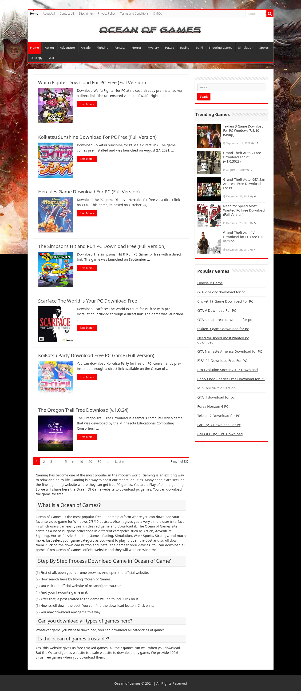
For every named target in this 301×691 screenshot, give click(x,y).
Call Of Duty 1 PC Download (220, 433)
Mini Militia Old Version (216, 388)
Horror (136, 47)
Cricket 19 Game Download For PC (225, 301)
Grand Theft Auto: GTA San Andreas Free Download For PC (244, 183)
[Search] (269, 13)
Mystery (153, 47)
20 (90, 461)
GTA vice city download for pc (221, 292)
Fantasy (120, 47)
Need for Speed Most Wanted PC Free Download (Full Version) (244, 210)
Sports (264, 47)
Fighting (102, 47)
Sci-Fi (199, 47)
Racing (185, 47)
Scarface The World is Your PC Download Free (87, 301)
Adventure (67, 47)
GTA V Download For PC (216, 310)
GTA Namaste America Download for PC (229, 351)
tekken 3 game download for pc (223, 328)
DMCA (157, 14)
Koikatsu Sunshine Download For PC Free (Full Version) (97, 137)
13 (256, 143)
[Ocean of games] (150, 29)
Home (34, 14)
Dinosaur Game (210, 282)
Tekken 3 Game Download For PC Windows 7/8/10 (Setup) (243, 130)
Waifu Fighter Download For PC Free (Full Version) (92, 82)
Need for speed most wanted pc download (223, 340)
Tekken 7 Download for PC (218, 415)
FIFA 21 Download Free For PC (222, 360)
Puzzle (169, 47)
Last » (119, 461)
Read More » (87, 104)
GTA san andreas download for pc (224, 319)
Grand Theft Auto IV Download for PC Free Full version (243, 236)
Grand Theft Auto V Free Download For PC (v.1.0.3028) (242, 157)
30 (99, 461)
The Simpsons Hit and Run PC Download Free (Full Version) (102, 246)
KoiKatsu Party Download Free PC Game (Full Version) (96, 355)
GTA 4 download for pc (215, 397)
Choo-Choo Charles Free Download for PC (231, 378)
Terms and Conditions (134, 14)
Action (49, 47)
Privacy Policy (106, 14)
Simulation (245, 47)
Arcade (86, 47)
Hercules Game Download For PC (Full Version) (89, 191)
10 (81, 461)
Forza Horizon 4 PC (212, 406)
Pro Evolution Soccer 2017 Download (227, 369)
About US (49, 14)
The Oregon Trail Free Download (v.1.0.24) (83, 410)
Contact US (67, 14)
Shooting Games (220, 47)
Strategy (37, 58)
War (51, 58)
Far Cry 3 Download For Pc (219, 424)
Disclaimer (86, 14)
